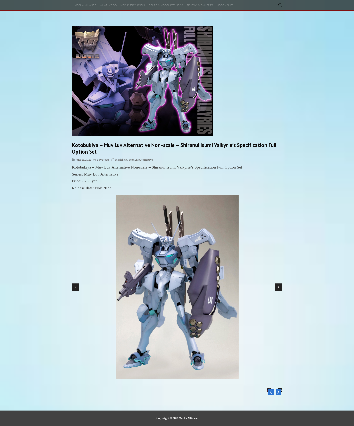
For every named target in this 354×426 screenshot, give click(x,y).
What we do (108, 5)
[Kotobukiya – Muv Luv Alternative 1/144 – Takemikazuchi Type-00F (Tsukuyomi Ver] (271, 392)
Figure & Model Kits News (165, 5)
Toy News (103, 159)
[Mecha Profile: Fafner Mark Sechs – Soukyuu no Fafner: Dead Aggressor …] (278, 392)
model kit (121, 159)
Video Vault (225, 5)
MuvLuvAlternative (141, 159)
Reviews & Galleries (200, 5)
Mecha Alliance (85, 5)
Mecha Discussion (132, 5)
